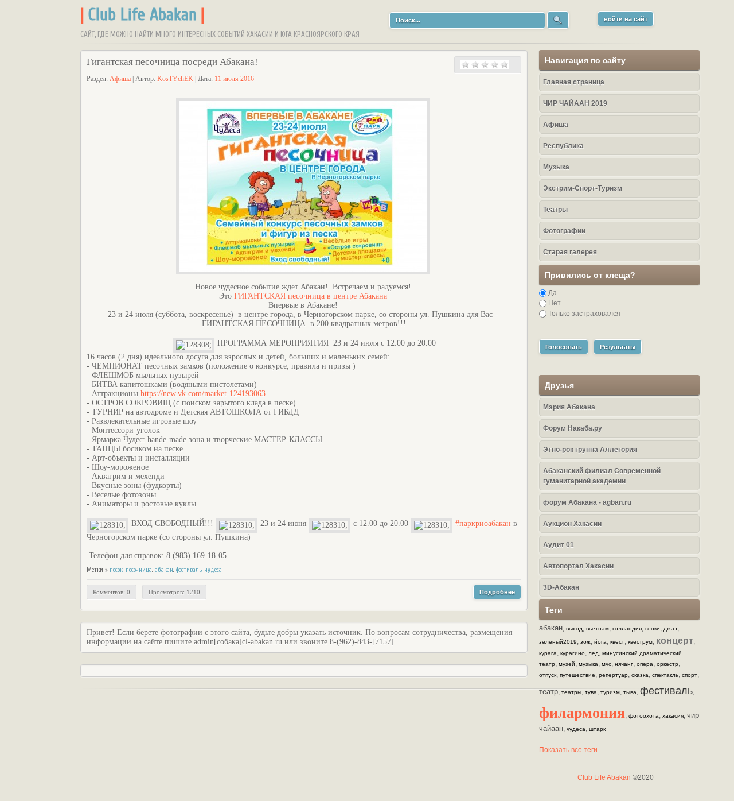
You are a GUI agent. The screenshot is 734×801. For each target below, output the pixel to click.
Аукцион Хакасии (572, 524)
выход (574, 628)
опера (645, 664)
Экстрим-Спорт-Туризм (582, 188)
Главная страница (573, 82)
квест (617, 642)
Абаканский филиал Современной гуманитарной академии (602, 476)
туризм (610, 692)
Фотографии (564, 231)
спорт (689, 675)
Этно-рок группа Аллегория (590, 450)
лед (593, 653)
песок (116, 570)
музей (567, 664)
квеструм (640, 642)
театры (571, 692)
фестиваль (189, 570)
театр (548, 691)
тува (591, 692)
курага (548, 653)
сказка (640, 675)
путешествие (577, 675)
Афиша (120, 79)
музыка (588, 664)
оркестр (667, 664)
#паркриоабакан (483, 523)
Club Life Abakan (142, 15)
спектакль (665, 675)
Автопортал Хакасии (578, 566)
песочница (139, 570)
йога (600, 642)
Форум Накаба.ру (572, 428)
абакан (164, 570)
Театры (555, 210)
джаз (670, 628)
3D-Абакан (561, 587)
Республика (563, 146)
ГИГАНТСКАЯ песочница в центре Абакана (310, 296)
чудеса (213, 570)
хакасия (673, 716)
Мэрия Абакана (569, 407)
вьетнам (597, 628)
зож (585, 642)
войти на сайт (625, 19)
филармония (582, 712)
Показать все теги (568, 750)
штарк (597, 729)
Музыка (556, 167)
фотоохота (643, 716)
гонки (652, 628)
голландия (627, 628)
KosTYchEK (175, 79)
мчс (606, 664)
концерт (674, 640)
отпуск (547, 675)
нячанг (624, 664)
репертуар (613, 675)
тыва (630, 692)
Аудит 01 (558, 545)
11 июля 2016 (234, 79)
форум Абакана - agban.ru (587, 502)
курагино (572, 653)
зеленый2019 (558, 642)
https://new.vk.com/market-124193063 (203, 393)
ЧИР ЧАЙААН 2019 (575, 103)
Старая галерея (570, 252)
